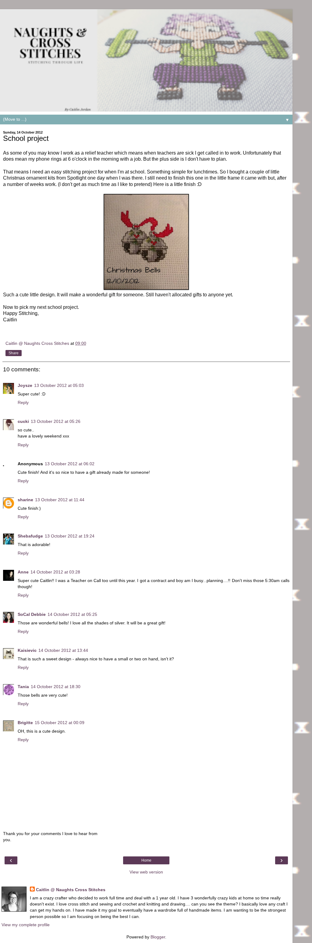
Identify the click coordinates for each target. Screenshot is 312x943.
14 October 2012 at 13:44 (63, 650)
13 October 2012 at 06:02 (69, 463)
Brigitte (25, 722)
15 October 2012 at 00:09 (59, 722)
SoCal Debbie (32, 614)
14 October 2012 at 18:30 (55, 686)
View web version (146, 872)
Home (146, 860)
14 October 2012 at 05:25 (72, 614)
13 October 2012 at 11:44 (59, 499)
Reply (23, 402)
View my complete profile (26, 924)
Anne (23, 572)
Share (14, 353)
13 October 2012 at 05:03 (59, 385)
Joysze (25, 385)
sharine (25, 499)
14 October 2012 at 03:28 (55, 572)
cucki (23, 421)
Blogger (158, 936)
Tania (23, 686)
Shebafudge (30, 536)
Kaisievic (27, 650)
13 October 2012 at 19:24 (69, 536)
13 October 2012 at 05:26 (55, 421)
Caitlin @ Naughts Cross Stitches (70, 889)
